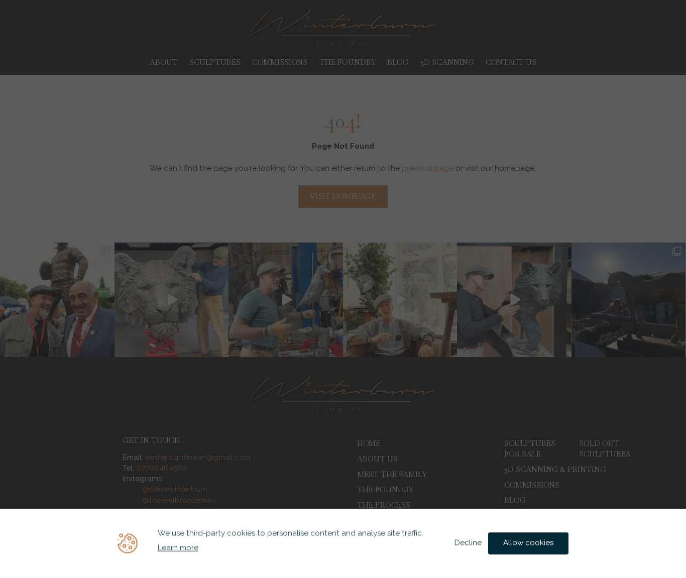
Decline (468, 542)
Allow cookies (528, 542)
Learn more (178, 547)
